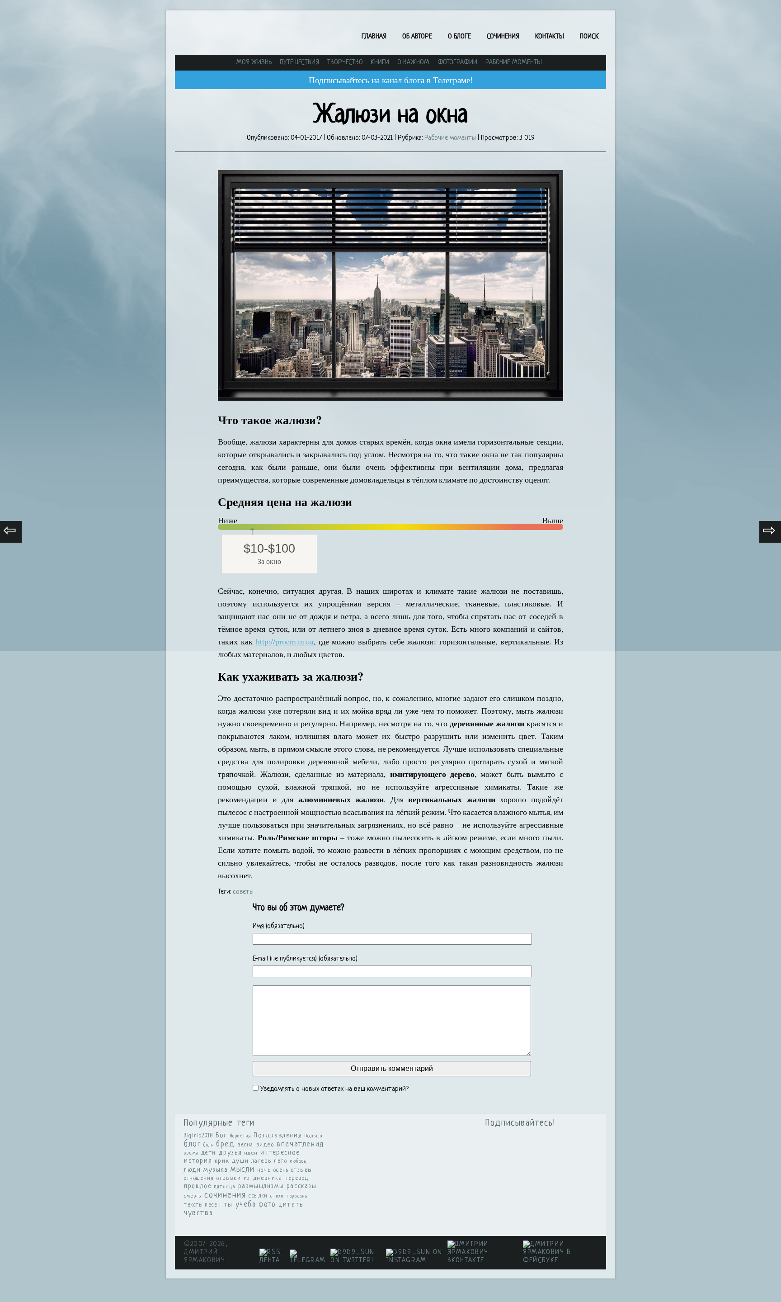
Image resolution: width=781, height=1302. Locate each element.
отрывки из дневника (249, 1178)
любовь (298, 1161)
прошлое (198, 1186)
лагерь (261, 1161)
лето (280, 1161)
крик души (232, 1161)
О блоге (459, 37)
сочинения (225, 1195)
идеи (251, 1153)
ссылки (258, 1196)
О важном (413, 62)
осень (281, 1170)
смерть (193, 1196)
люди (192, 1170)
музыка (215, 1170)
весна (245, 1145)
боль (208, 1145)
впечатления (300, 1145)
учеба (245, 1205)
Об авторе (417, 37)
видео (265, 1144)
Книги (380, 62)
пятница (224, 1186)
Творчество (345, 62)
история (198, 1161)
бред (225, 1144)
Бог (221, 1135)
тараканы (297, 1196)
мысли (242, 1169)
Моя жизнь (254, 62)
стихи (276, 1196)
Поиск (589, 37)
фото (267, 1205)
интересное (280, 1153)
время (191, 1153)
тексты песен (202, 1205)
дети (208, 1153)
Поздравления (278, 1135)
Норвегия (240, 1136)
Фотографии (457, 62)
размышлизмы (261, 1186)
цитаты (291, 1205)
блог (192, 1144)
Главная (374, 37)
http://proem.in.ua (285, 641)
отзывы (301, 1170)
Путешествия (299, 62)
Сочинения (503, 37)
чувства (198, 1213)
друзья (230, 1152)
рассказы (302, 1186)
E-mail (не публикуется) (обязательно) (305, 959)
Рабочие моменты (513, 62)
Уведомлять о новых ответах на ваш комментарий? (334, 1089)
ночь (264, 1170)
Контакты (549, 37)
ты (228, 1204)
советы (243, 892)
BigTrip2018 (198, 1136)
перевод (297, 1178)
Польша (314, 1136)
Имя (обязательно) (279, 926)
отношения (199, 1178)
